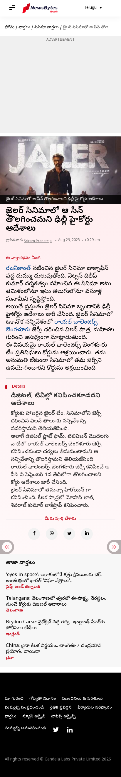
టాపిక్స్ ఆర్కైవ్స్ (63, 716)
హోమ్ (9, 27)
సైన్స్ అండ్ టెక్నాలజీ (23, 587)
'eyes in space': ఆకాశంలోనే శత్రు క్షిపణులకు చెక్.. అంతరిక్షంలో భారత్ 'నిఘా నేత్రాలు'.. (54, 578)
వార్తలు (24, 27)
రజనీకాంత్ (18, 269)
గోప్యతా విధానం (42, 699)
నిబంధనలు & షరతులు (82, 699)
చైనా (10, 658)
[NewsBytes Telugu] (40, 8)
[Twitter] (69, 534)
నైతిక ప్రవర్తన (61, 708)
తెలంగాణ (14, 611)
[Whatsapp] (52, 534)
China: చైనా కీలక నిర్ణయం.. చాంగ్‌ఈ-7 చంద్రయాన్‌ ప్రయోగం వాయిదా (53, 649)
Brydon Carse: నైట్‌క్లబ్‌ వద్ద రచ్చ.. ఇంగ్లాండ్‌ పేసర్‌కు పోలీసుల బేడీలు (55, 625)
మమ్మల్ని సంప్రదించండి (24, 708)
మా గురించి (14, 699)
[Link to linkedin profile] (70, 730)
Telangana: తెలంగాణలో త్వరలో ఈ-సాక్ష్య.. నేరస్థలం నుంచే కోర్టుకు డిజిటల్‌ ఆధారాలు (56, 602)
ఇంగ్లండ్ (13, 634)
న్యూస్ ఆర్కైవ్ (33, 716)
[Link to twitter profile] (56, 730)
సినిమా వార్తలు (46, 27)
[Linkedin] (87, 534)
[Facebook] (34, 534)
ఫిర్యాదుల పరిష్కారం (95, 708)
